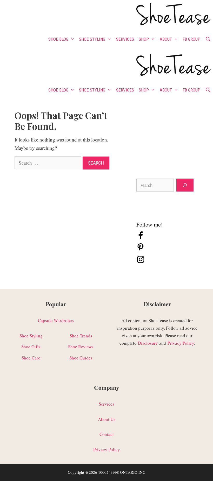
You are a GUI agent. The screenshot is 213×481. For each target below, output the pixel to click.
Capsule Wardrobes (56, 320)
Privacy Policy (181, 343)
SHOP (144, 39)
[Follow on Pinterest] (140, 250)
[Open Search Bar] (208, 39)
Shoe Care (31, 358)
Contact (106, 434)
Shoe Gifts (31, 347)
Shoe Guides (80, 358)
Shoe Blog (58, 39)
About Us (106, 419)
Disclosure (148, 343)
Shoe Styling (92, 39)
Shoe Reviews (81, 347)
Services (125, 39)
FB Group (191, 39)
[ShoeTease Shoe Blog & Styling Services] (173, 15)
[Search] (185, 185)
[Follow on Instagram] (140, 262)
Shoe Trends (81, 336)
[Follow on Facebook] (140, 238)
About (166, 39)
